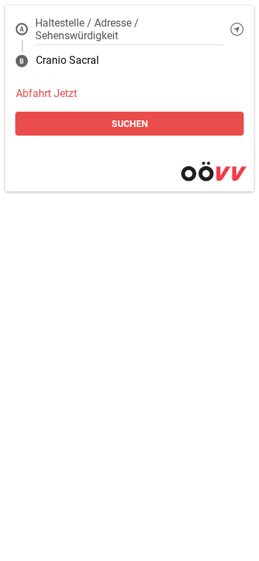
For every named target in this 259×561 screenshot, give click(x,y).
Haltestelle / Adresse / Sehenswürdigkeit (87, 29)
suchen (130, 123)
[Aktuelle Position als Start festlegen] (237, 29)
